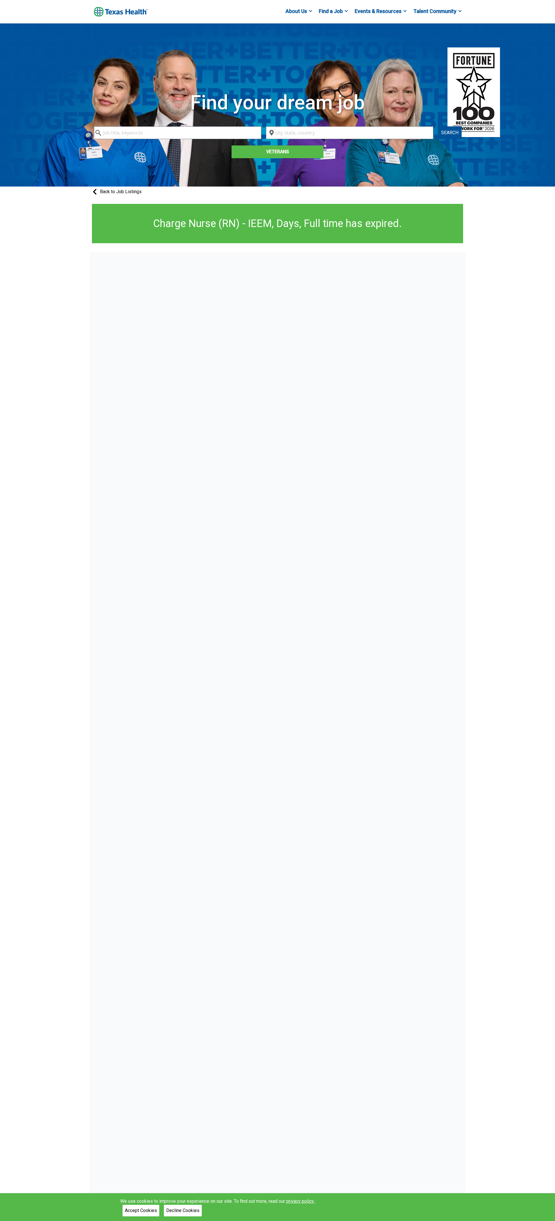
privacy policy (300, 1201)
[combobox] (177, 132)
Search (449, 132)
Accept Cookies (141, 1210)
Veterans (277, 151)
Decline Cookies (182, 1210)
